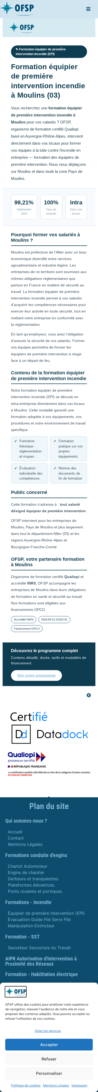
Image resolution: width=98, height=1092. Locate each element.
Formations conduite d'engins (36, 855)
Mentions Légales (56, 1085)
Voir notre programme (36, 675)
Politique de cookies (26, 1085)
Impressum (79, 1085)
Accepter (49, 1044)
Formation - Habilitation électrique (41, 974)
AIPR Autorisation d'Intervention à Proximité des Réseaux (41, 961)
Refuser (49, 1058)
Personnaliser (49, 1073)
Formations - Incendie (28, 902)
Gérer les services (48, 1031)
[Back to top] (88, 695)
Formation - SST (22, 937)
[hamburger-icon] (88, 9)
